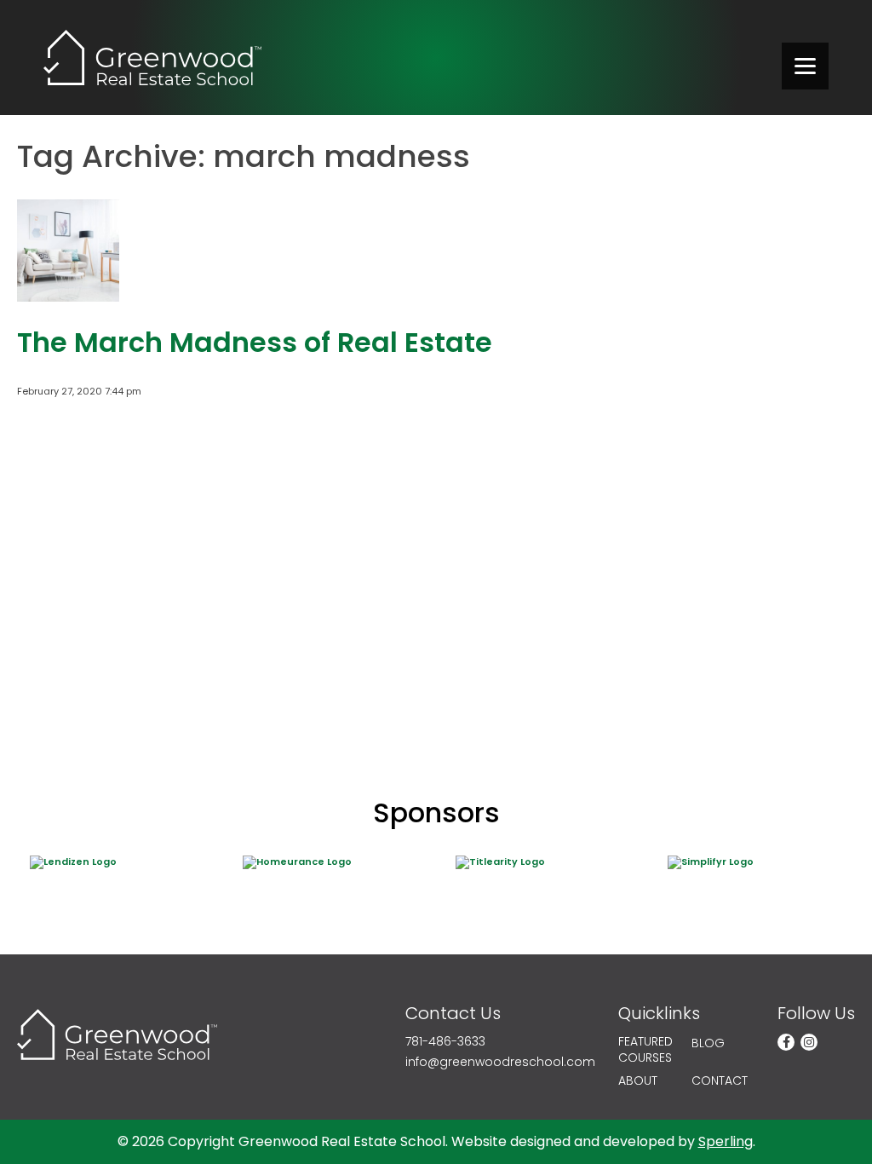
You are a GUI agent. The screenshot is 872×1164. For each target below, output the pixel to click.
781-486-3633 (445, 1042)
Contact (719, 1081)
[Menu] (805, 66)
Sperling (725, 1141)
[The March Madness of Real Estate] (68, 294)
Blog (708, 1043)
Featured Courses (645, 1050)
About (637, 1081)
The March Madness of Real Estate (254, 342)
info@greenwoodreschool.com (500, 1062)
